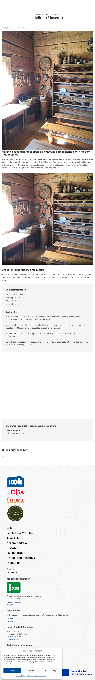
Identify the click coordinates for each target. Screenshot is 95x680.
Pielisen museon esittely (16, 433)
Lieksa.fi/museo (12, 304)
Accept (12, 670)
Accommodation (17, 543)
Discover (12, 548)
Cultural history (11, 28)
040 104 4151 (11, 301)
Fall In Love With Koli (20, 533)
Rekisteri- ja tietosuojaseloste (36, 676)
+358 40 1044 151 (14, 637)
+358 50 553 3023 (14, 619)
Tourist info (12, 572)
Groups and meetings (21, 558)
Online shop (14, 563)
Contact (10, 569)
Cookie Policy (20, 676)
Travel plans (14, 538)
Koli (5, 28)
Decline (31, 670)
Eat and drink (15, 553)
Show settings (51, 670)
